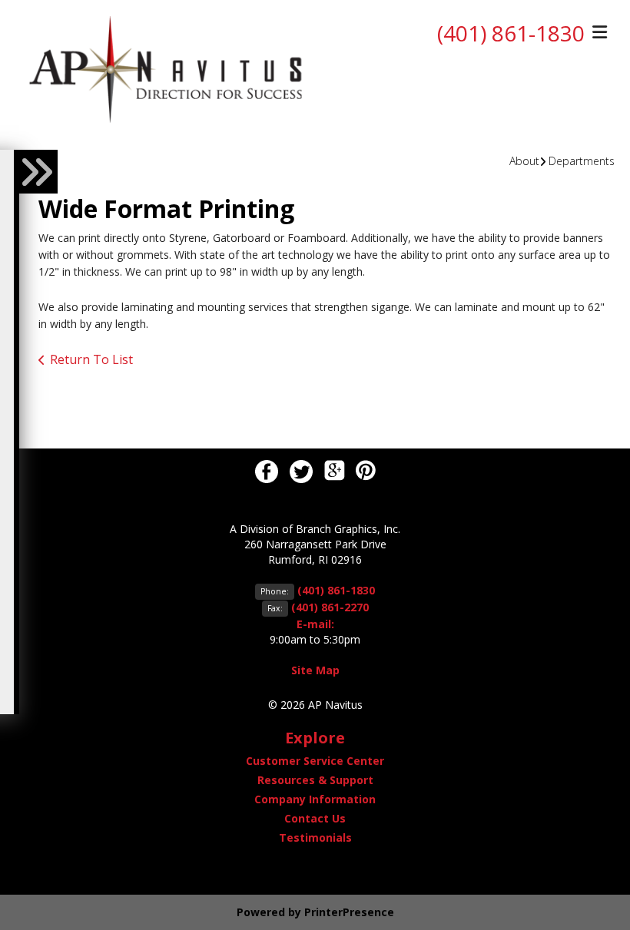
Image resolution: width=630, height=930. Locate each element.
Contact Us (315, 818)
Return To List (91, 359)
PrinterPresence (349, 912)
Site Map (315, 670)
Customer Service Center (315, 760)
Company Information (315, 799)
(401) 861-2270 (330, 607)
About (524, 161)
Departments (582, 161)
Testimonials (315, 837)
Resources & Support (315, 780)
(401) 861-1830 (511, 33)
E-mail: (315, 624)
